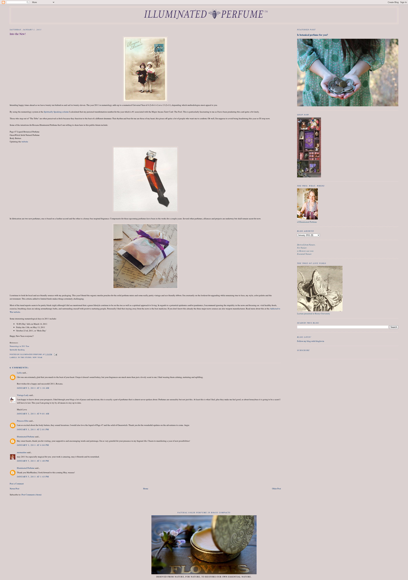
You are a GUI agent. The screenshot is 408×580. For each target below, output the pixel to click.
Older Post (276, 488)
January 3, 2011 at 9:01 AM (33, 413)
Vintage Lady (23, 395)
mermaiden (21, 452)
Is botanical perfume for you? (312, 34)
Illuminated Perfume (25, 436)
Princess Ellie (23, 420)
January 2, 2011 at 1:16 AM (33, 388)
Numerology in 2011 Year (19, 346)
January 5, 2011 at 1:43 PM (33, 476)
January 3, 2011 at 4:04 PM (33, 445)
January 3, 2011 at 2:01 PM (33, 429)
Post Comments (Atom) (31, 494)
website (25, 141)
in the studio (24, 357)
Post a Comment (17, 483)
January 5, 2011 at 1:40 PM (33, 460)
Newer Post (14, 488)
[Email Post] (55, 354)
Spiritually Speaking (17, 349)
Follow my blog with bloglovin (310, 341)
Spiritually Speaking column (56, 111)
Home (145, 488)
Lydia (19, 372)
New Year (37, 357)
